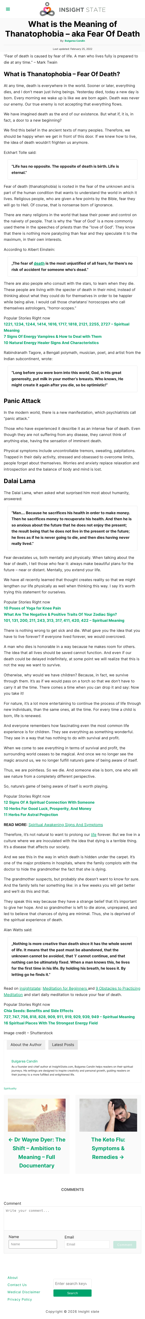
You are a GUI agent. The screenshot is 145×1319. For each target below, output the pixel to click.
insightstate (30, 988)
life (93, 834)
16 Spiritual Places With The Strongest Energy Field (51, 1023)
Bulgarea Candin (75, 40)
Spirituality (10, 1088)
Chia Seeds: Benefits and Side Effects (38, 1010)
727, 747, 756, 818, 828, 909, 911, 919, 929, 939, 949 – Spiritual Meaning (69, 1017)
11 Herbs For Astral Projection (31, 814)
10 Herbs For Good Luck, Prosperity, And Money (47, 808)
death (39, 263)
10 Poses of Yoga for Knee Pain (32, 608)
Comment (12, 1203)
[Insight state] (73, 8)
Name (14, 1237)
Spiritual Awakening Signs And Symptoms (66, 824)
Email (69, 1237)
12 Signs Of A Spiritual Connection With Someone (49, 802)
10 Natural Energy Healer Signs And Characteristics (51, 342)
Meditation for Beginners (65, 988)
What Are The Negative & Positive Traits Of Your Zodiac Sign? (60, 614)
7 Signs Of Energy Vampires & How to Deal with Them (53, 336)
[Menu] (8, 9)
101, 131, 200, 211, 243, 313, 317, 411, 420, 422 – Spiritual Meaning (64, 620)
